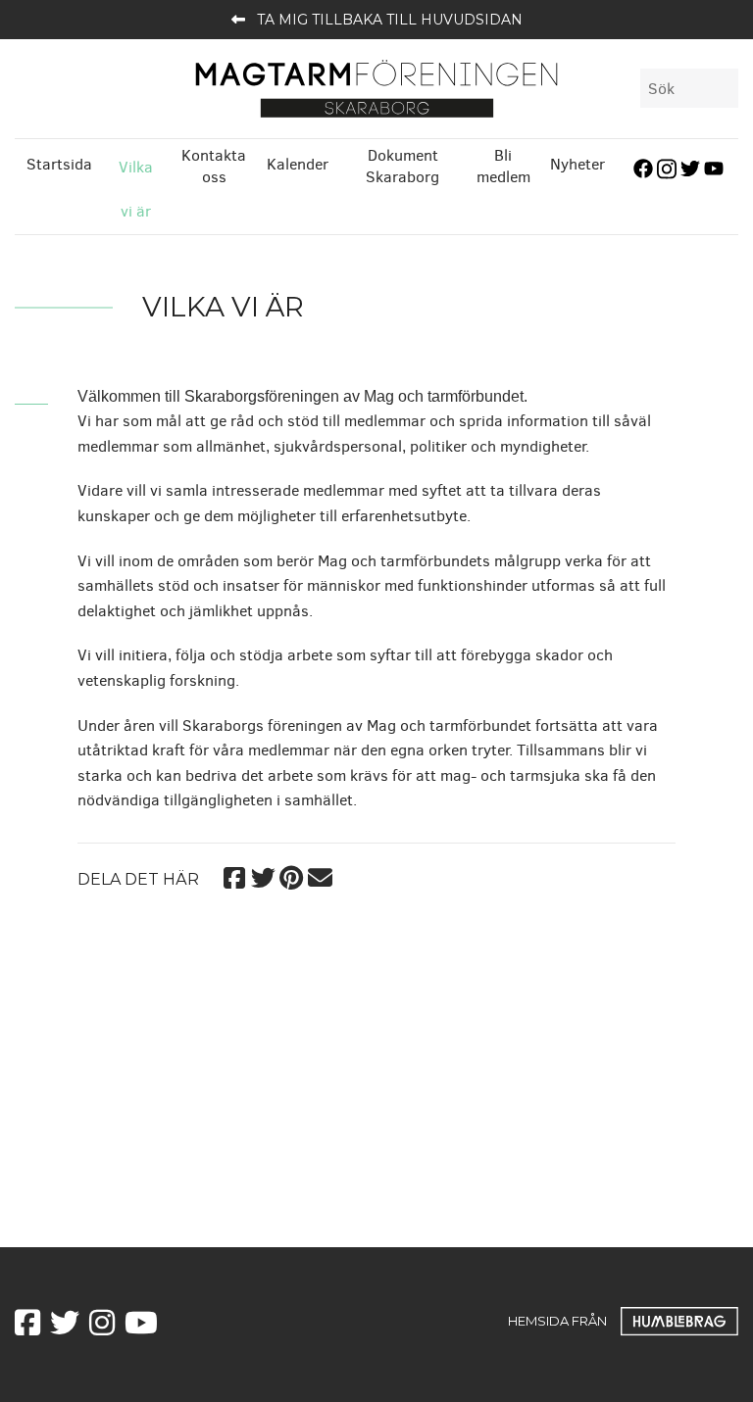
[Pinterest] (291, 876)
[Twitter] (263, 876)
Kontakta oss (213, 166)
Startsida (59, 164)
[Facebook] (235, 876)
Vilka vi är (136, 189)
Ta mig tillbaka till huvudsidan (390, 19)
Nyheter (577, 164)
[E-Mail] (320, 876)
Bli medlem (503, 166)
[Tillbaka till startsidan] (376, 87)
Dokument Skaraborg (402, 166)
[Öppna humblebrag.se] (679, 1320)
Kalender (297, 164)
